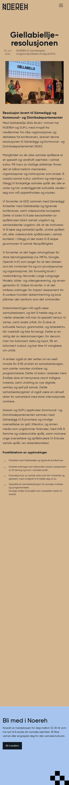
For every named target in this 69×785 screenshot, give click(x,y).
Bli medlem (12, 745)
